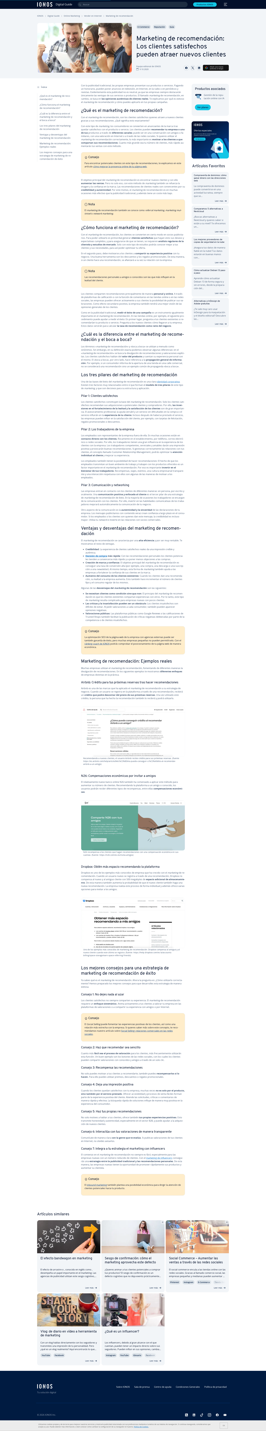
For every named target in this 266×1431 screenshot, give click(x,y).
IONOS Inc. (50, 1414)
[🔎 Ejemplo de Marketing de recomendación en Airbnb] (133, 732)
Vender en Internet (93, 16)
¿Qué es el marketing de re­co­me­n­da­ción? (55, 97)
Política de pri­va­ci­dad (215, 1386)
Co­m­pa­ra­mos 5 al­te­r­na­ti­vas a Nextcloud (208, 210)
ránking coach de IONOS (97, 643)
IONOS (40, 16)
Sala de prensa (142, 1386)
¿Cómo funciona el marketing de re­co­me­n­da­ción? (55, 106)
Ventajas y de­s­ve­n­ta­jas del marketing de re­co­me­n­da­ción (55, 136)
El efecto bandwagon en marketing (66, 1258)
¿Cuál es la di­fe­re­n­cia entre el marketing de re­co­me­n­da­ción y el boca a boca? (56, 117)
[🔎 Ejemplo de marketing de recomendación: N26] (133, 825)
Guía (172, 27)
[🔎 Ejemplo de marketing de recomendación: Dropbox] (133, 923)
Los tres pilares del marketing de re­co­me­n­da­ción (55, 127)
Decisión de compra (96, 555)
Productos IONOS (205, 4)
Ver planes (202, 107)
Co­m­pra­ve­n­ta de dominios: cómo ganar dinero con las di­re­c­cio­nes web (210, 178)
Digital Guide (54, 16)
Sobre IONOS (123, 1386)
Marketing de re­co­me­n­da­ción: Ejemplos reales (55, 145)
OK (224, 1425)
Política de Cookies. (141, 1427)
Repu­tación (159, 27)
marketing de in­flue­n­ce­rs (159, 1157)
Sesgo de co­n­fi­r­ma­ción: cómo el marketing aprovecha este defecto (130, 1260)
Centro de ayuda (162, 1386)
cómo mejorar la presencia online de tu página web (120, 166)
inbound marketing (97, 1184)
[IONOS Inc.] (60, 1386)
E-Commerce (143, 27)
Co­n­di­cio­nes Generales (188, 1386)
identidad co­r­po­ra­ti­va (168, 381)
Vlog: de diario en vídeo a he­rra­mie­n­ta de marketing (68, 1333)
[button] (210, 140)
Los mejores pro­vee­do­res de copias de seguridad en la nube (209, 240)
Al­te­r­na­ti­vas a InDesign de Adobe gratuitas (207, 302)
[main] (133, 642)
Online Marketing (72, 16)
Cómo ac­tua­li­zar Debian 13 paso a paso (209, 271)
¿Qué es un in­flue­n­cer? (122, 1331)
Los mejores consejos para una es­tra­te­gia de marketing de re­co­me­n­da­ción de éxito (56, 155)
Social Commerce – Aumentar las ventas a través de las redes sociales (196, 1260)
